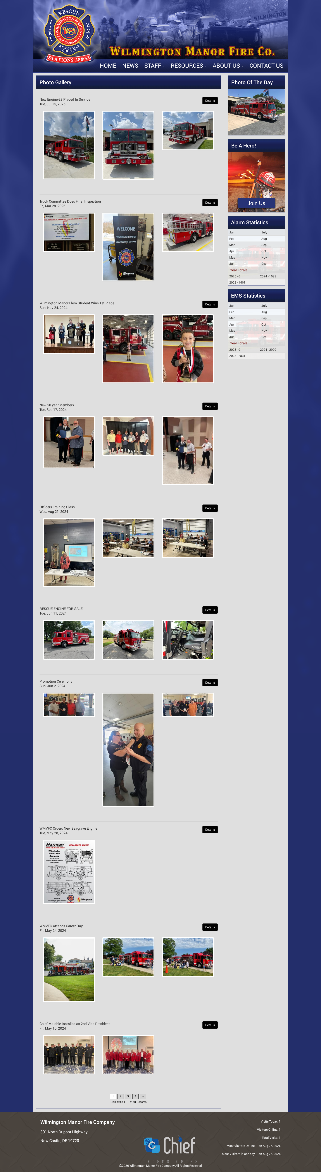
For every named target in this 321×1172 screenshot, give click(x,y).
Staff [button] (153, 65)
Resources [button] (187, 65)
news (130, 65)
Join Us (256, 203)
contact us (266, 65)
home (108, 65)
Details (210, 100)
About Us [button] (227, 65)
